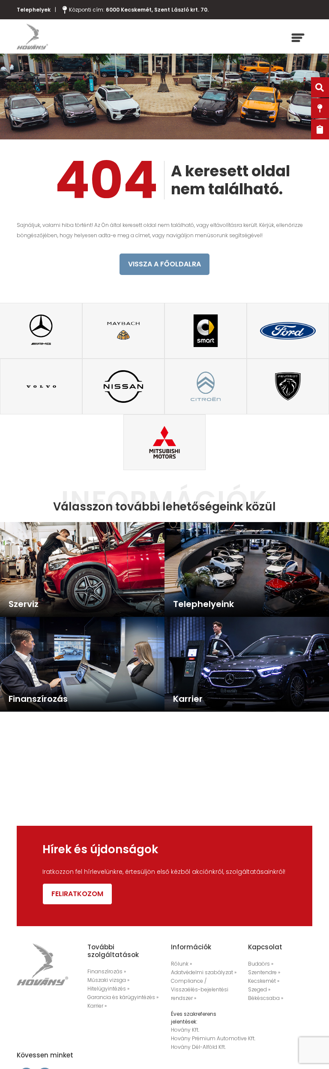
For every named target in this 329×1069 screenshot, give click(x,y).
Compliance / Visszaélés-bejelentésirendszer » (199, 989)
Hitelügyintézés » (108, 988)
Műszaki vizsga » (108, 980)
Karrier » (97, 1005)
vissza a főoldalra (164, 264)
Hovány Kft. (185, 1029)
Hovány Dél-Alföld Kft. (198, 1047)
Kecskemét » (263, 980)
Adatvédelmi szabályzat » (203, 972)
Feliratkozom (77, 894)
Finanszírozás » (106, 971)
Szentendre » (264, 972)
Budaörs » (260, 963)
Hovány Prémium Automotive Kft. (213, 1038)
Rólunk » (181, 963)
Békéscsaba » (265, 998)
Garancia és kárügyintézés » (123, 997)
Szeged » (259, 989)
